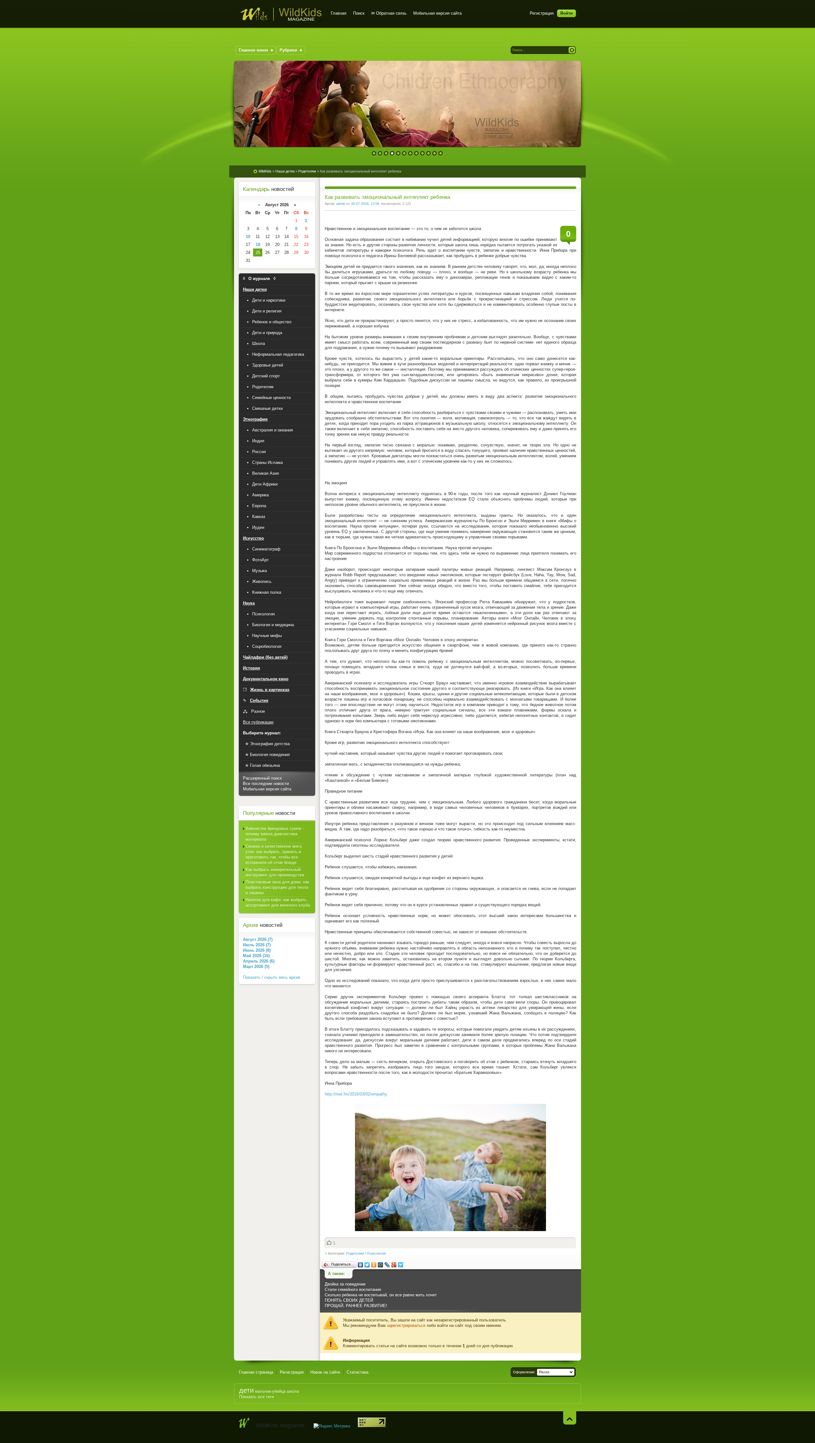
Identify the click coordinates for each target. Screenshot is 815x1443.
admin (340, 204)
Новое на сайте (325, 1372)
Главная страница (256, 1372)
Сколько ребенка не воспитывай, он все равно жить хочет (381, 1294)
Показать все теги (256, 1396)
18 (258, 244)
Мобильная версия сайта (437, 13)
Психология (376, 1253)
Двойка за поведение (345, 1284)
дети (246, 1390)
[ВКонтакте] (360, 1265)
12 (441, 154)
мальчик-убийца (270, 1391)
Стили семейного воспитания (353, 1289)
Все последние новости (266, 783)
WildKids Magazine (281, 14)
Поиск (359, 13)
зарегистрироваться (406, 1325)
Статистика (357, 1372)
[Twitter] (367, 1265)
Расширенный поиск (262, 778)
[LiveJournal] (387, 1265)
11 (435, 154)
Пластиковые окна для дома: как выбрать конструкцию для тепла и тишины (277, 887)
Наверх (569, 1418)
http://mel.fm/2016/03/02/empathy (356, 1094)
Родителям (355, 1253)
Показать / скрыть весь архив (271, 977)
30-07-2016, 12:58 (365, 204)
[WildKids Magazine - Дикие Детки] (244, 1423)
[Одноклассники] (374, 1265)
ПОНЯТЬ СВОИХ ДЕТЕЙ (349, 1300)
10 (429, 154)
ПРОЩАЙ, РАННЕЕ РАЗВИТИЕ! (356, 1305)
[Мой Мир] (380, 1265)
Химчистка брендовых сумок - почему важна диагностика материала (274, 834)
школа (293, 1391)
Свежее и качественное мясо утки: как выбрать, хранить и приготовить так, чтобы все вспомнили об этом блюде (273, 854)
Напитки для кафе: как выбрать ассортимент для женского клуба (277, 902)
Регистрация (542, 13)
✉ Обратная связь (389, 13)
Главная (338, 13)
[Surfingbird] (400, 1265)
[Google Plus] (394, 1265)
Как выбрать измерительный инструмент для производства (274, 872)
